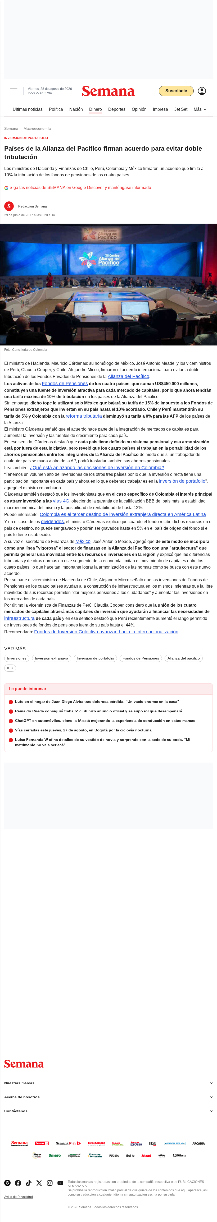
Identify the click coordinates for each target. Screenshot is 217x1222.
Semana (11, 128)
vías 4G (61, 501)
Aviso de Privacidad (24, 1197)
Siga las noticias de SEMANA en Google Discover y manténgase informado (80, 187)
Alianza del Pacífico (128, 376)
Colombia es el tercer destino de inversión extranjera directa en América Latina (123, 514)
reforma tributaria (84, 416)
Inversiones (16, 658)
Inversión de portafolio (95, 658)
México (83, 541)
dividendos (52, 521)
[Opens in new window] (18, 1183)
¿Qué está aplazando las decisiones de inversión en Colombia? (97, 467)
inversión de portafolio (182, 481)
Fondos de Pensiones (65, 383)
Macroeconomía (37, 128)
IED (10, 668)
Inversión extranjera (51, 658)
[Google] (7, 1183)
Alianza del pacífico (184, 658)
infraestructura (19, 618)
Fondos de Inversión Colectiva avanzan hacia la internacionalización (106, 631)
